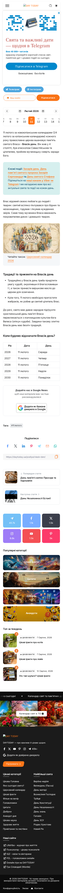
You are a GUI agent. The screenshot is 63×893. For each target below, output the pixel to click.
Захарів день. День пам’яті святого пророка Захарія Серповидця (28, 172)
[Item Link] (31, 562)
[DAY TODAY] (10, 736)
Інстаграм (35, 89)
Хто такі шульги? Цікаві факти (34, 676)
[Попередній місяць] (7, 111)
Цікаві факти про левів (31, 659)
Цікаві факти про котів (31, 642)
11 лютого (17, 425)
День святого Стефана (40, 176)
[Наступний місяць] (56, 111)
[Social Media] (12, 521)
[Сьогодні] (20, 111)
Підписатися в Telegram (31, 66)
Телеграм (14, 89)
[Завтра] (43, 111)
